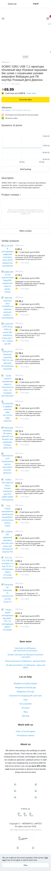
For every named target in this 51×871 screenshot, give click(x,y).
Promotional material (25, 735)
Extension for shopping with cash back (25, 696)
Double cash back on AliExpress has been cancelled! (25, 656)
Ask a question (25, 704)
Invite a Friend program (25, 731)
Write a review (26, 231)
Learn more (31, 93)
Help (25, 700)
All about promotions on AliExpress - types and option (25, 666)
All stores (25, 708)
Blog (26, 712)
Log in (36, 4)
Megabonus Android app (25, 688)
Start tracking (25, 169)
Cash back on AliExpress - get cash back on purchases (25, 649)
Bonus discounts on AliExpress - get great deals (25, 661)
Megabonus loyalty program (25, 683)
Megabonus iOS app (25, 692)
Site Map (25, 716)
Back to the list (3, 18)
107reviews (6, 110)
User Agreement (17, 830)
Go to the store (25, 100)
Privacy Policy (34, 830)
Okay (26, 865)
